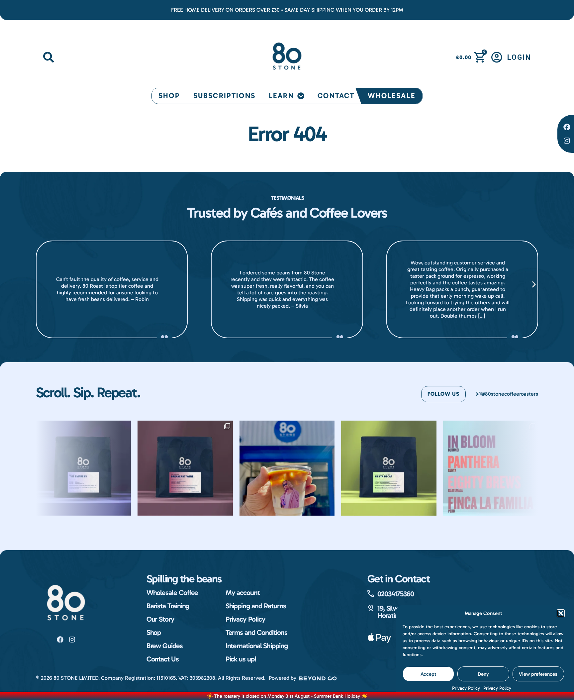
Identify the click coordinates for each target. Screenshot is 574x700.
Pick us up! (241, 659)
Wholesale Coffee (172, 592)
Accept (428, 674)
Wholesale (391, 95)
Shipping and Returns (256, 606)
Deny (483, 674)
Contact (336, 95)
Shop (169, 95)
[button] (560, 613)
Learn (281, 95)
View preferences (538, 674)
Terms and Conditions (256, 632)
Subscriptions (224, 95)
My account (243, 592)
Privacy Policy (466, 688)
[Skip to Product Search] (48, 57)
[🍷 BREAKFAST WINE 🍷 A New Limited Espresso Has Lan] (185, 468)
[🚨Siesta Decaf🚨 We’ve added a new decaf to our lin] (388, 468)
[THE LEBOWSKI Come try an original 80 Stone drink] (287, 468)
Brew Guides (164, 646)
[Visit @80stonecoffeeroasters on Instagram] (72, 639)
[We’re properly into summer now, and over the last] (490, 468)
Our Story (160, 619)
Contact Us (162, 659)
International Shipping (257, 646)
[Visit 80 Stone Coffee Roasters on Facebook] (60, 639)
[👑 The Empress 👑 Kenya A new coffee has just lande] (83, 468)
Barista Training (167, 606)
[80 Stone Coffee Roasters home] (66, 604)
